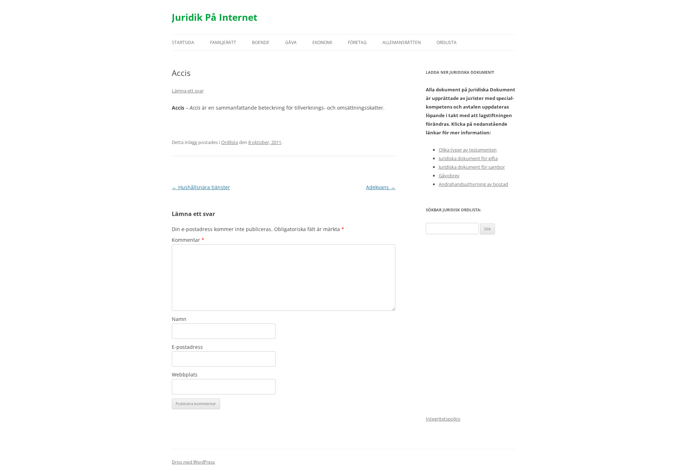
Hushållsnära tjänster (201, 187)
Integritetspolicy (443, 419)
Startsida (183, 42)
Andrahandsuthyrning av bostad (473, 184)
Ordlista (447, 42)
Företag (357, 42)
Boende (260, 42)
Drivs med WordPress (193, 462)
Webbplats (185, 374)
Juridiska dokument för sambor (472, 167)
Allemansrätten (402, 42)
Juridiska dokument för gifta (468, 158)
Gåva (291, 42)
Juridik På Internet (214, 17)
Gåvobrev (449, 175)
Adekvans (380, 187)
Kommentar (188, 239)
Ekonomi (322, 42)
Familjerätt (223, 42)
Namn (179, 319)
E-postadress (187, 347)
